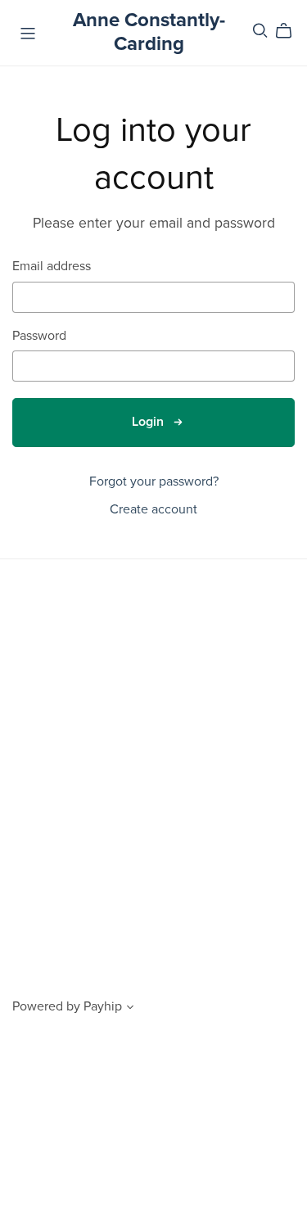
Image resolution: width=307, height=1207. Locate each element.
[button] (130, 1009)
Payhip (103, 1006)
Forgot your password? (154, 481)
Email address (51, 266)
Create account (153, 509)
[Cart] (290, 31)
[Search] (260, 30)
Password (39, 336)
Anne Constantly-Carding (149, 32)
